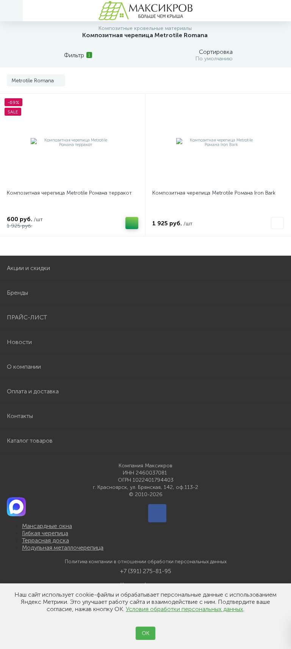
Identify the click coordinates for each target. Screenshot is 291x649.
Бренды (17, 292)
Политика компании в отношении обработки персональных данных (146, 561)
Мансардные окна (47, 526)
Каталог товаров (30, 440)
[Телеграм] (157, 513)
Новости (19, 342)
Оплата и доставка (33, 391)
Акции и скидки (28, 268)
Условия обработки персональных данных (184, 609)
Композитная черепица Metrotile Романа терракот (69, 193)
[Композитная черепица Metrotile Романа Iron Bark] (218, 143)
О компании (24, 366)
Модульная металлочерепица (62, 547)
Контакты (20, 416)
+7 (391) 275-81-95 (145, 571)
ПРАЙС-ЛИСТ (27, 317)
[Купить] (131, 223)
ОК (145, 633)
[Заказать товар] (277, 223)
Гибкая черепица (45, 533)
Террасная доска (45, 540)
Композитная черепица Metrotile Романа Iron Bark (213, 193)
